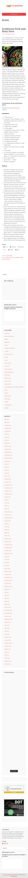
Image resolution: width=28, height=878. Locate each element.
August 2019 (7, 520)
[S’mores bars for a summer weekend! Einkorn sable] (14, 715)
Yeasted (6, 408)
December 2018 (8, 544)
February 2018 (7, 571)
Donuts (6, 357)
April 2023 (6, 422)
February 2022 (7, 446)
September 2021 (8, 458)
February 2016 (7, 637)
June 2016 (6, 628)
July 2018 (6, 556)
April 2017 (6, 601)
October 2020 (7, 491)
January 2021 (7, 482)
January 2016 (7, 640)
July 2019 (6, 523)
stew (22, 257)
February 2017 (7, 607)
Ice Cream (6, 366)
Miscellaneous (7, 378)
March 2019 (7, 535)
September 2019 (8, 517)
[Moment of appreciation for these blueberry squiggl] (14, 727)
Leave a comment (6, 259)
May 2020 (6, 505)
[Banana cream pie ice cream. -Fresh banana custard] (14, 739)
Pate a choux (7, 381)
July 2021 (6, 464)
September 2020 (8, 494)
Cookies (6, 351)
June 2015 (6, 652)
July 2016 (6, 625)
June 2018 (6, 559)
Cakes (5, 345)
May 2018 (6, 562)
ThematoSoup (14, 876)
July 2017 (6, 592)
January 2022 (7, 449)
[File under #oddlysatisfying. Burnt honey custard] (14, 680)
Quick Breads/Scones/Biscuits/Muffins (13, 387)
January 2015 (7, 664)
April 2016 (6, 634)
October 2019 (7, 514)
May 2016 (6, 631)
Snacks (6, 393)
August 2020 (7, 497)
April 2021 (6, 473)
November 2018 (8, 547)
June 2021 (6, 467)
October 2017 (7, 583)
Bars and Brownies (8, 336)
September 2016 (8, 619)
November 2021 (8, 455)
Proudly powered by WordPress (10, 874)
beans (7, 257)
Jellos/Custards (8, 369)
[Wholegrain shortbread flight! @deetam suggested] (14, 763)
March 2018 (7, 568)
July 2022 (6, 434)
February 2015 (7, 661)
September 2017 (8, 586)
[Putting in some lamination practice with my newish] (14, 704)
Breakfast (6, 342)
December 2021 (8, 452)
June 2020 (6, 503)
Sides (5, 390)
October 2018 (7, 550)
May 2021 (6, 470)
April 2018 (6, 565)
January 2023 (7, 425)
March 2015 (7, 658)
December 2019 (8, 511)
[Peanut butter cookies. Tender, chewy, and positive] (14, 692)
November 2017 (8, 580)
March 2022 (7, 443)
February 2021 (7, 479)
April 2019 (6, 532)
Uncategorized (8, 405)
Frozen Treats (7, 363)
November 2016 (8, 613)
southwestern (17, 257)
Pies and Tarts (7, 384)
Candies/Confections (9, 348)
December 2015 (8, 643)
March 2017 (7, 604)
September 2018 (8, 553)
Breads (6, 339)
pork (13, 257)
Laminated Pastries (9, 372)
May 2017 (6, 598)
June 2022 (6, 437)
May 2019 (6, 529)
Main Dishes (7, 375)
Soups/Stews (9, 255)
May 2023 (6, 419)
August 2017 (7, 589)
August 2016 (7, 622)
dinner (10, 257)
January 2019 (7, 541)
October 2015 (7, 646)
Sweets (6, 402)
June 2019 (6, 526)
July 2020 (6, 500)
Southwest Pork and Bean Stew (14, 30)
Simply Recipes (15, 108)
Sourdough (7, 399)
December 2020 (8, 485)
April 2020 (6, 509)
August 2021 (7, 461)
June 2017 (6, 595)
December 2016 (8, 610)
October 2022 (7, 428)
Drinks (5, 360)
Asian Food (7, 333)
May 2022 (6, 440)
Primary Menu (14, 14)
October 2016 (7, 616)
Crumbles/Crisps (8, 354)
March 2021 (7, 476)
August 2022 (7, 431)
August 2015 (7, 649)
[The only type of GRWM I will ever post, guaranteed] (14, 751)
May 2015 (6, 655)
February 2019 (7, 538)
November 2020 (8, 488)
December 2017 (8, 577)
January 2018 (7, 574)
